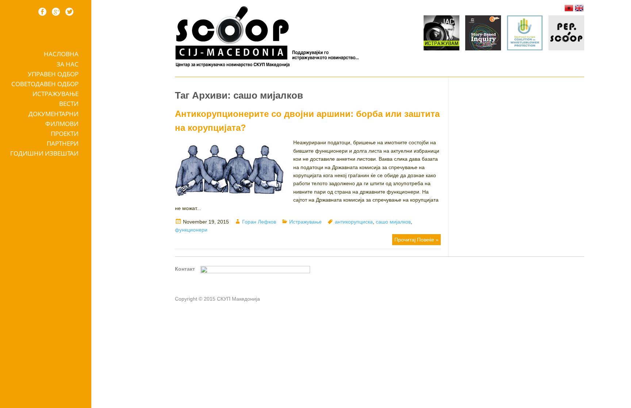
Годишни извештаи (44, 153)
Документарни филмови (53, 119)
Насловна (61, 54)
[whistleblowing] (525, 34)
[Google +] (56, 12)
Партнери (63, 143)
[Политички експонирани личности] (566, 34)
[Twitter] (69, 12)
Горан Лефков (259, 222)
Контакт (185, 269)
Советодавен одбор (45, 84)
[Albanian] (569, 8)
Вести (69, 103)
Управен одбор (53, 74)
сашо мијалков (393, 222)
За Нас (68, 64)
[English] (579, 8)
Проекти (65, 133)
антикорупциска (354, 222)
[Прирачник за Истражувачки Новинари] (483, 34)
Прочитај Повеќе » (416, 240)
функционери (191, 230)
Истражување (55, 93)
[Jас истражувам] (441, 34)
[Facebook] (42, 12)
